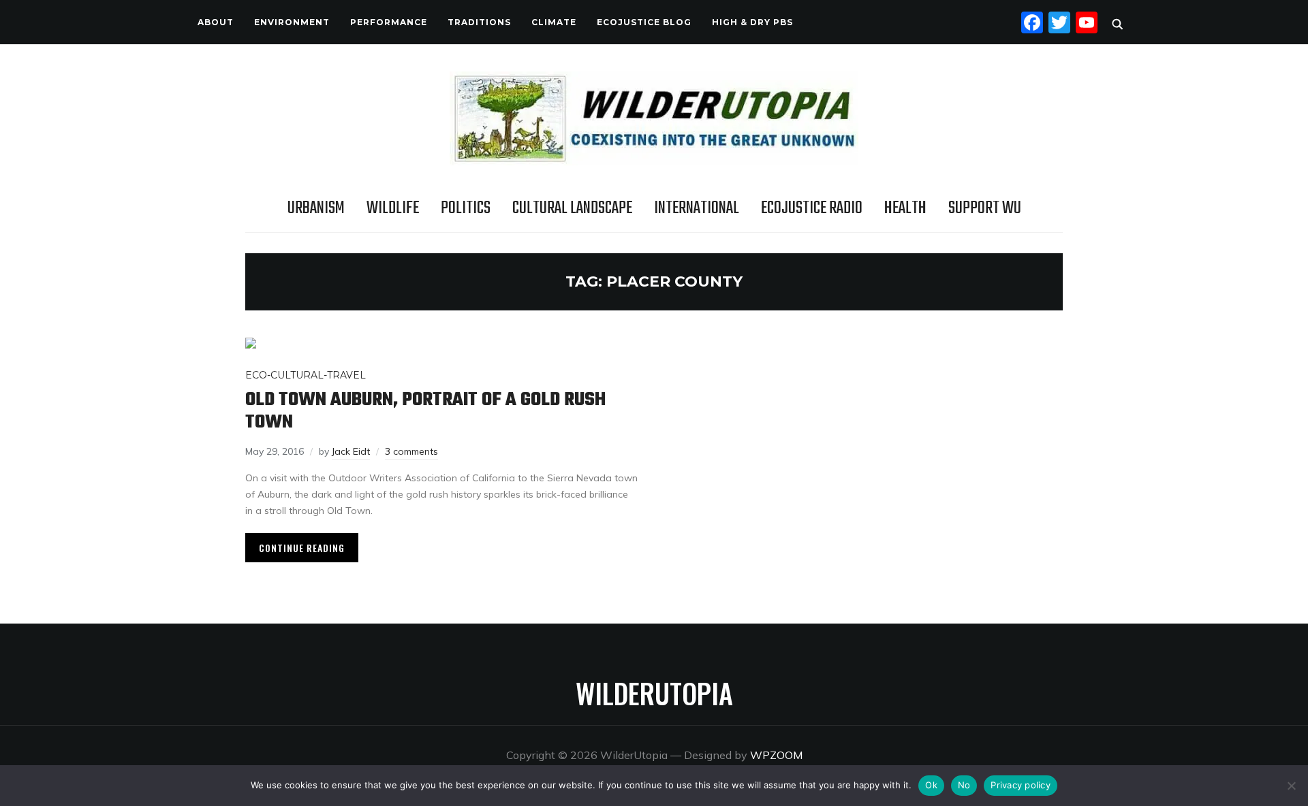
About (216, 22)
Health (905, 208)
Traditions (479, 22)
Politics (465, 208)
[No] (1291, 785)
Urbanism (316, 208)
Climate (553, 22)
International (696, 208)
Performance (388, 22)
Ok (931, 784)
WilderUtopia (654, 693)
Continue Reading (302, 548)
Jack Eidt (351, 451)
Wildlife (393, 208)
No (964, 784)
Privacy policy (1020, 784)
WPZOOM (776, 755)
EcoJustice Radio (811, 208)
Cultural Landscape (572, 208)
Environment (292, 22)
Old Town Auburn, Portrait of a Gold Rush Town (425, 411)
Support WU (984, 208)
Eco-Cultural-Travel (305, 375)
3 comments (411, 451)
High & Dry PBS (752, 22)
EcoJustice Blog (644, 22)
